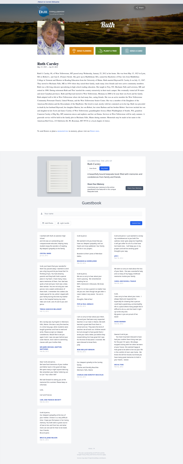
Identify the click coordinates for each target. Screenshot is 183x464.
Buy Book (104, 168)
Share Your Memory (134, 188)
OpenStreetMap (93, 458)
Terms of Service (97, 455)
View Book (92, 168)
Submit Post (136, 223)
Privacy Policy (85, 455)
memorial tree (63, 131)
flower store (94, 131)
